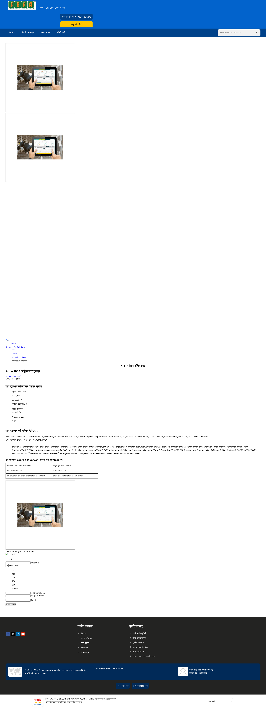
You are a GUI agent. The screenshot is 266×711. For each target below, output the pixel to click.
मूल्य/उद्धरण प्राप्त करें (13, 376)
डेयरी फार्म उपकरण (139, 638)
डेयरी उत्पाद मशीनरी (139, 651)
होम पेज (12, 32)
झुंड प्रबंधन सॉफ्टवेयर (140, 647)
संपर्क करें (61, 32)
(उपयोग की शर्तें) (111, 699)
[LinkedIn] (18, 635)
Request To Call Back (15, 347)
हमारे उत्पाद (46, 32)
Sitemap (85, 652)
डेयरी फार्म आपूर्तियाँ (139, 633)
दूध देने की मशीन (138, 642)
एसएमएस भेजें (142, 685)
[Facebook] (8, 635)
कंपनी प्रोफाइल (28, 32)
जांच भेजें (77, 24)
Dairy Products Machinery (144, 656)
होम (13, 350)
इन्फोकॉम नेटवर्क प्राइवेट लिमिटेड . (56, 702)
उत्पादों (14, 353)
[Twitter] (13, 635)
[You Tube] (23, 635)
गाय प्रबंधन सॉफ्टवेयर (19, 357)
